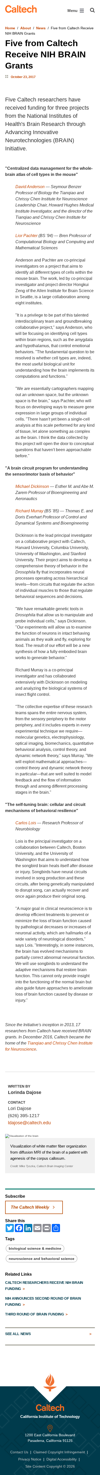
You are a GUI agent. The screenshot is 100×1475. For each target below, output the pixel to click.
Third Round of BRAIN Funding (35, 1314)
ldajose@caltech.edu (29, 1122)
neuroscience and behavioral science (41, 1259)
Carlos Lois (25, 823)
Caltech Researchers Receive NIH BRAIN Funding (44, 1286)
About (25, 28)
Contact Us (19, 1452)
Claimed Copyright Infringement (59, 1452)
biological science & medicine (35, 1248)
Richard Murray (29, 511)
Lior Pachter (26, 235)
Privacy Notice (29, 1459)
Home (10, 28)
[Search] (92, 10)
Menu (72, 10)
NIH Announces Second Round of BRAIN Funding (43, 1301)
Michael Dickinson (32, 486)
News (41, 28)
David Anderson (30, 187)
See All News (18, 1334)
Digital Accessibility (61, 1459)
